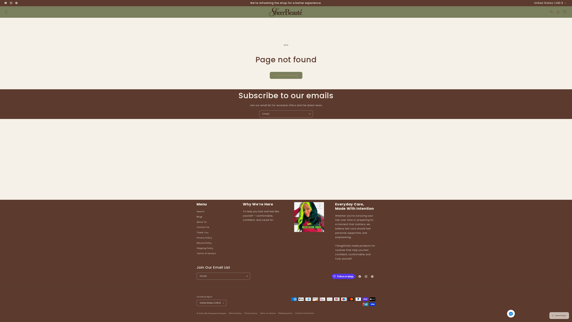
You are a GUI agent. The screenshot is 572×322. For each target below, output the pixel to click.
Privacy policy (250, 313)
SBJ (206, 313)
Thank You (202, 232)
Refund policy (235, 313)
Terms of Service (206, 253)
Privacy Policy (204, 237)
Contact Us (203, 227)
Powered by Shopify (217, 313)
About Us (202, 221)
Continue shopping (286, 75)
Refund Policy (204, 243)
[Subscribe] (309, 113)
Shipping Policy (205, 248)
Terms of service (267, 313)
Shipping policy (285, 313)
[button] (6, 12)
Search (201, 211)
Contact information (304, 313)
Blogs (199, 216)
